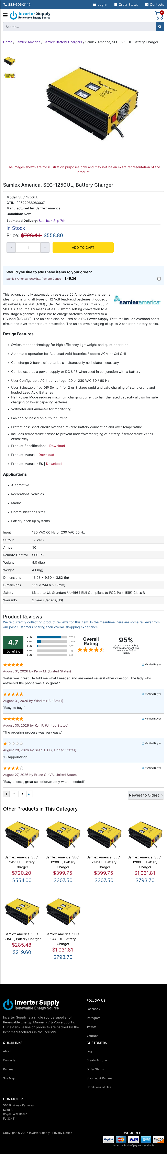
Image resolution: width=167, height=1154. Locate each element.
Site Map (9, 1078)
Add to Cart (83, 247)
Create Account (97, 1060)
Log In (102, 4)
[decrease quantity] (11, 247)
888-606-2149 (19, 4)
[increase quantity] (45, 247)
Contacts (157, 4)
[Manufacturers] (5, 15)
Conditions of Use (99, 1087)
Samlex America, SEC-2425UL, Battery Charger (22, 862)
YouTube (92, 1035)
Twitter (91, 1027)
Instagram (93, 1018)
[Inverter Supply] (30, 16)
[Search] (160, 26)
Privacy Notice (62, 1132)
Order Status (128, 4)
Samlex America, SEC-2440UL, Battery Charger (63, 939)
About (7, 1051)
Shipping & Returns (99, 1078)
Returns (8, 1069)
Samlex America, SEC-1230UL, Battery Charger (63, 862)
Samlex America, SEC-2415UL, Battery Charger (104, 862)
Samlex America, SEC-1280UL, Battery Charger (145, 862)
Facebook (93, 1009)
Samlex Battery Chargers (63, 42)
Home (7, 42)
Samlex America (27, 42)
